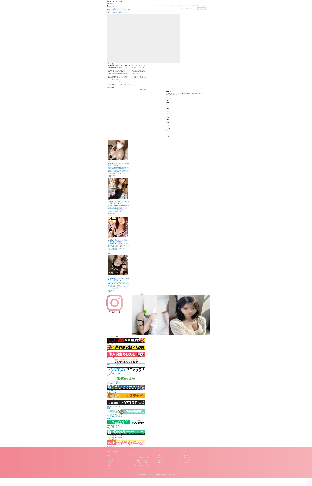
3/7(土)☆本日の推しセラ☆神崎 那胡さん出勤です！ (118, 12)
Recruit (190, 5)
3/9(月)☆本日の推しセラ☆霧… (141, 458)
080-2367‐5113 (190, 8)
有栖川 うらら (161, 458)
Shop (173, 5)
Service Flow (182, 5)
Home (146, 5)
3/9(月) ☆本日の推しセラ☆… (140, 460)
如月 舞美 (160, 462)
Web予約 (201, 8)
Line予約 (185, 462)
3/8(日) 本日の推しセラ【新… (140, 462)
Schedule (156, 5)
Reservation (196, 5)
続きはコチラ (143, 89)
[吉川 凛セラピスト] (189, 315)
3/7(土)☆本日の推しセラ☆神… (141, 465)
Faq (177, 5)
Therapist (162, 5)
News (151, 5)
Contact (203, 5)
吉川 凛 (160, 465)
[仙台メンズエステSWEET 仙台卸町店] (113, 6)
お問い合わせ (186, 458)
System (168, 5)
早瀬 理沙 (160, 460)
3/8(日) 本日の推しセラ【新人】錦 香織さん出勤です (118, 11)
